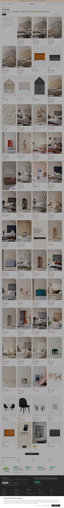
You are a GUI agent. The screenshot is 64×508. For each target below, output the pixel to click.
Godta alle (56, 505)
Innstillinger (38, 505)
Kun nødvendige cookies (45, 505)
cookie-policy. (36, 503)
